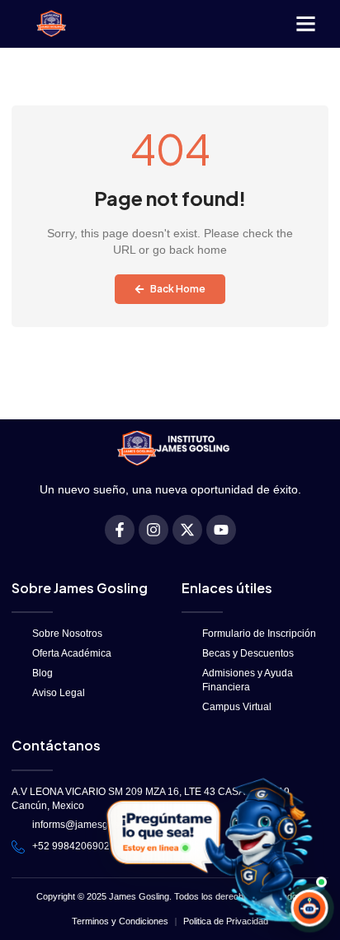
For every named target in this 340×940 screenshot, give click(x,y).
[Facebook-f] (120, 530)
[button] (306, 24)
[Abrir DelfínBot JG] (213, 850)
